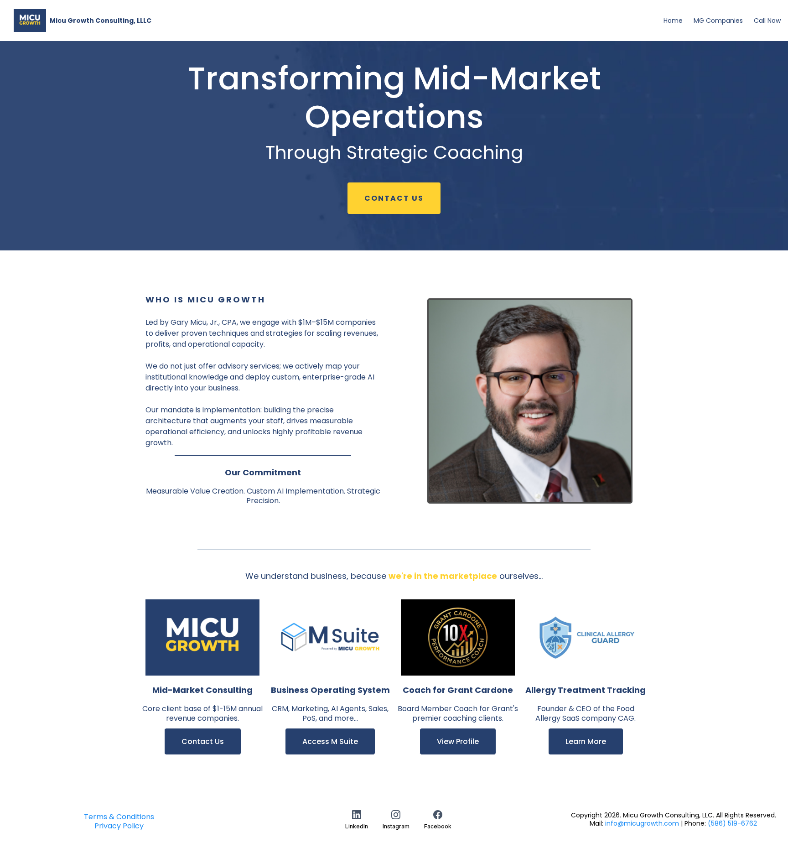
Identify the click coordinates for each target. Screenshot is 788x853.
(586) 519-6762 (732, 823)
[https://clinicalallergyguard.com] (586, 637)
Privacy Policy (119, 826)
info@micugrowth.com (642, 823)
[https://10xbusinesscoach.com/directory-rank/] (458, 637)
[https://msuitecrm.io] (330, 637)
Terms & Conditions (119, 816)
